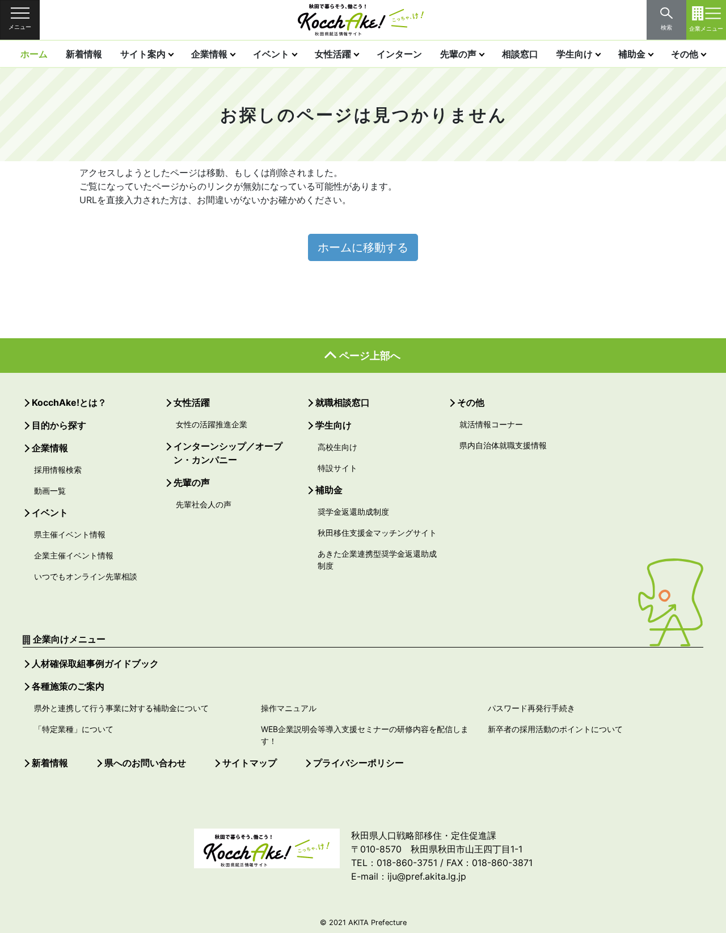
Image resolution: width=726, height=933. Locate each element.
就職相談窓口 (342, 402)
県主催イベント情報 (69, 534)
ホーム (34, 54)
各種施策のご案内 (68, 686)
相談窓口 (520, 54)
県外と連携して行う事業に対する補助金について (121, 708)
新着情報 (84, 54)
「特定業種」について (73, 729)
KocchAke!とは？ (69, 402)
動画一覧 (50, 490)
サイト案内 (143, 54)
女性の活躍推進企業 (211, 424)
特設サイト (337, 468)
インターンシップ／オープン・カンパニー (228, 452)
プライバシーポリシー (358, 762)
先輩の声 (458, 54)
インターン (399, 54)
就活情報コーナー (491, 424)
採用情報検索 (58, 469)
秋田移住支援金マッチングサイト (377, 532)
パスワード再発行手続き (531, 708)
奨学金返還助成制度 (353, 511)
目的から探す (59, 425)
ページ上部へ (369, 356)
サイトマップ (249, 762)
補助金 (631, 54)
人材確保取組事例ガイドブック (95, 663)
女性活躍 (333, 54)
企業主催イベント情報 (73, 555)
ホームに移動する (363, 247)
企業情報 (209, 54)
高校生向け (337, 447)
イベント (271, 54)
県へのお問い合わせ (145, 762)
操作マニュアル (288, 708)
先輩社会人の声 (203, 504)
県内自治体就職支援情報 (503, 445)
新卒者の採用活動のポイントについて (555, 729)
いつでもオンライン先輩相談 (85, 576)
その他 (684, 54)
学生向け (574, 54)
